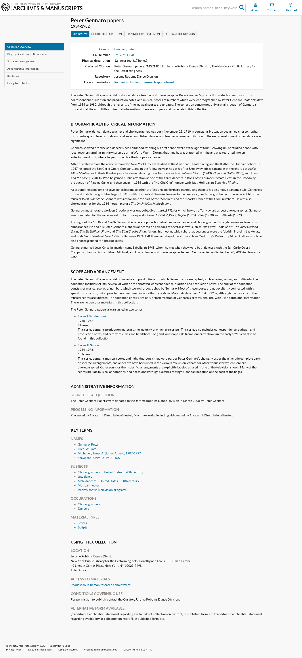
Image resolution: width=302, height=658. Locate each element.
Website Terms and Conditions (100, 649)
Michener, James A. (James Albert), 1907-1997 (109, 453)
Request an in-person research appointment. (144, 82)
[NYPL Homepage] (5, 7)
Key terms (13, 75)
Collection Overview (19, 46)
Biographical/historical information (27, 54)
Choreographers (89, 504)
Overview (80, 33)
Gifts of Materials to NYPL (138, 649)
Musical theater (88, 485)
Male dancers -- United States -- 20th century (108, 481)
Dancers (83, 508)
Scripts (82, 527)
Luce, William (87, 449)
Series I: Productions (92, 316)
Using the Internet (68, 649)
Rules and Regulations (40, 649)
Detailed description (106, 33)
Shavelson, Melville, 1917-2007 (99, 458)
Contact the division (179, 33)
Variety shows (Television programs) (102, 490)
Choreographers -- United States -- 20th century (110, 472)
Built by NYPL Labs (60, 646)
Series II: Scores (88, 345)
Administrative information (23, 68)
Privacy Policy (13, 649)
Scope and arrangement (21, 61)
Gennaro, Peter (124, 49)
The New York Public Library (24, 646)
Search (242, 8)
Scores (82, 523)
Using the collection (18, 83)
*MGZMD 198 (124, 55)
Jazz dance (85, 476)
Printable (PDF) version (143, 33)
